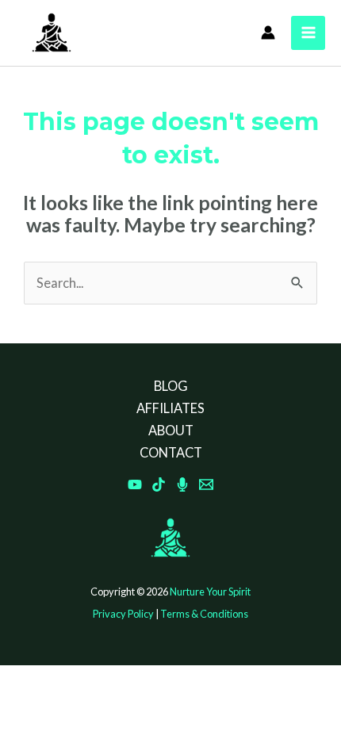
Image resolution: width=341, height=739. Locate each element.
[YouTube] (135, 484)
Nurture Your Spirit (210, 591)
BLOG (171, 385)
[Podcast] (182, 484)
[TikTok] (158, 484)
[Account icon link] (268, 32)
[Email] (206, 484)
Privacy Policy (123, 613)
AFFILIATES (170, 407)
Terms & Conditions (204, 613)
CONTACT (171, 452)
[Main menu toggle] (308, 33)
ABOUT (170, 430)
